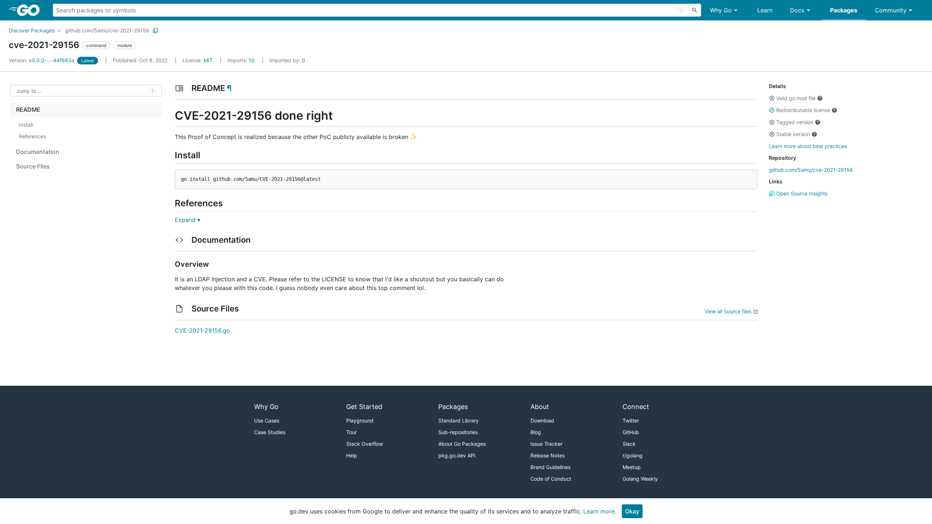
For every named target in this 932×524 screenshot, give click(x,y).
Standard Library (458, 420)
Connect (636, 406)
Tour (351, 432)
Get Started (364, 406)
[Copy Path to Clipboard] (155, 30)
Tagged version (795, 122)
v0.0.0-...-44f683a (42, 60)
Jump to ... (29, 91)
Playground (360, 420)
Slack (629, 444)
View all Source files (727, 311)
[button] (772, 98)
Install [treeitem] (26, 125)
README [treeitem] (28, 109)
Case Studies (269, 432)
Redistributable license (803, 110)
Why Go (721, 10)
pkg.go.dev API (456, 455)
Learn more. (599, 511)
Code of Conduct (550, 479)
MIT (208, 60)
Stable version (793, 134)
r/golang (633, 455)
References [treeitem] (32, 136)
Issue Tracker (546, 444)
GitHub (631, 432)
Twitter (631, 420)
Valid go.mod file (796, 98)
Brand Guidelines (550, 467)
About (539, 406)
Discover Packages (32, 30)
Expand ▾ (187, 219)
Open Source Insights (801, 193)
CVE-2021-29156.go (202, 330)
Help (351, 455)
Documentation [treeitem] (37, 151)
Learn (765, 10)
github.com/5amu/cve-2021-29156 (107, 30)
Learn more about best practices (808, 146)
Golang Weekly (640, 479)
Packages (843, 10)
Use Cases (266, 420)
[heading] (31, 10)
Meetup (632, 467)
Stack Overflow (364, 444)
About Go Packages (462, 444)
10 (242, 60)
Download (542, 420)
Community (891, 10)
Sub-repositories (458, 432)
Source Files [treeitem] (33, 166)
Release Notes (547, 455)
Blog (535, 432)
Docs (797, 10)
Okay (632, 511)
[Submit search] (694, 10)
